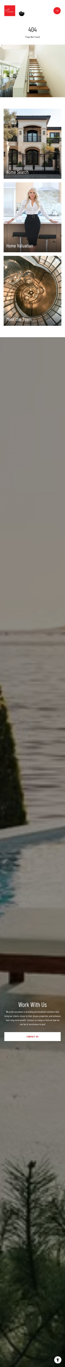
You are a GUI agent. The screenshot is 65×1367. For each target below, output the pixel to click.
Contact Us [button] (32, 1036)
